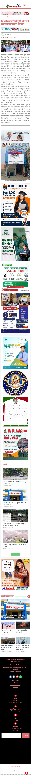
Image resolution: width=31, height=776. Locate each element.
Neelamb (18, 771)
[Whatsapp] (20, 676)
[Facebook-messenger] (13, 676)
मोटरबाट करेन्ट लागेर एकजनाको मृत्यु (6, 631)
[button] (24, 5)
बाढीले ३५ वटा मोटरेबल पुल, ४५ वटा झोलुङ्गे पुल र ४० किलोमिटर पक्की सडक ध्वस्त (15, 525)
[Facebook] (10, 676)
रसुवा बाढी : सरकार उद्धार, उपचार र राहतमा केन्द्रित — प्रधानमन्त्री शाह (22, 647)
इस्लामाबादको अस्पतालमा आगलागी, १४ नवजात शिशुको (7, 647)
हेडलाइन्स (9, 17)
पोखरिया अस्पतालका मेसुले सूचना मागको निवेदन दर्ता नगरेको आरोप (15, 504)
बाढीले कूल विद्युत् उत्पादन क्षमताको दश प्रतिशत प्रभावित (14, 546)
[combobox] (11, 735)
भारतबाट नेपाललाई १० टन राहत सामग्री (22, 631)
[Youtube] (17, 676)
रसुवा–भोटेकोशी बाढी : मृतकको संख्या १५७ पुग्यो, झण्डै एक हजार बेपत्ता (15, 483)
